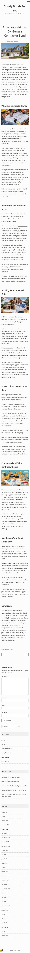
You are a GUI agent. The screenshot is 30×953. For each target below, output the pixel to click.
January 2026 (5, 829)
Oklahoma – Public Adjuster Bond (11, 777)
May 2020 (4, 918)
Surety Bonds (9, 649)
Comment (5, 676)
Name (4, 698)
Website (4, 712)
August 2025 (5, 850)
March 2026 (5, 820)
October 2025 (5, 842)
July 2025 (4, 854)
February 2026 (5, 825)
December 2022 (6, 897)
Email (4, 705)
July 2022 (4, 901)
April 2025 (4, 867)
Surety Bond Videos (7, 753)
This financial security (8, 189)
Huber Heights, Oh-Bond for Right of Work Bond (15, 786)
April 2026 (4, 816)
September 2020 (6, 906)
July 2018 (4, 931)
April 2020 (4, 923)
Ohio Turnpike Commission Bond (10, 781)
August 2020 (5, 910)
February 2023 (5, 893)
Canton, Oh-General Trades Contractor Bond (14, 790)
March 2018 (5, 935)
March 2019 (5, 927)
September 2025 (6, 846)
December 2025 (6, 833)
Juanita (16, 41)
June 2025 (4, 859)
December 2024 (6, 884)
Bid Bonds (4, 744)
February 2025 (5, 876)
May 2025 (4, 863)
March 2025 (5, 871)
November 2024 (6, 889)
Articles (4, 740)
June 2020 (4, 914)
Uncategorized (5, 761)
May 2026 (4, 812)
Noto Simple (17, 950)
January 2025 (5, 880)
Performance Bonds (7, 748)
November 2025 (6, 837)
